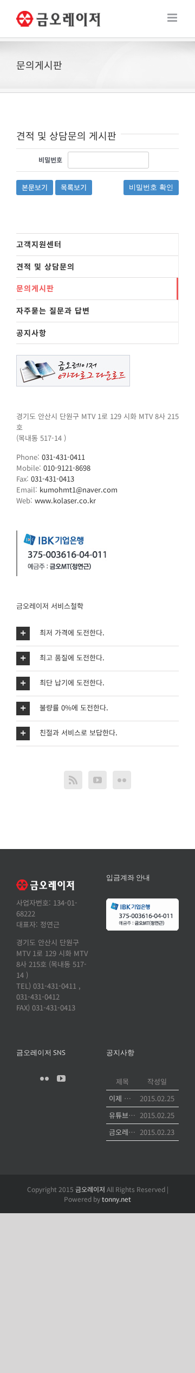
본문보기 (35, 187)
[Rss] (73, 780)
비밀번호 (50, 159)
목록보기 (74, 187)
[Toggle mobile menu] (173, 17)
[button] (97, 633)
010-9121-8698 (66, 468)
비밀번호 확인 (151, 187)
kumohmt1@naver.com (79, 489)
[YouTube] (97, 780)
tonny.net (116, 1198)
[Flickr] (122, 780)
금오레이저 (90, 1189)
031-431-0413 (52, 478)
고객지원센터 (39, 244)
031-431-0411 (63, 457)
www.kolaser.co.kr (65, 500)
